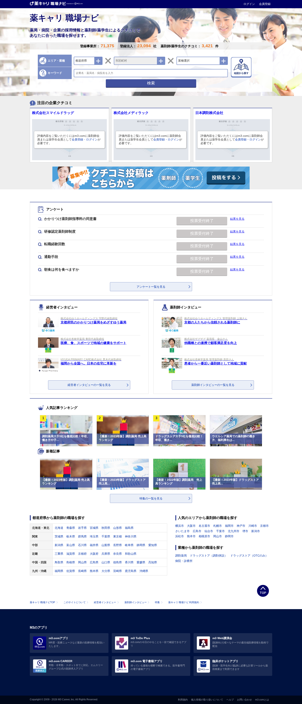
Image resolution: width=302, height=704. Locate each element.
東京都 (117, 536)
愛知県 (152, 545)
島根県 (70, 562)
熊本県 (94, 571)
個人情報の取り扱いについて (207, 699)
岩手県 (82, 527)
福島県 (129, 527)
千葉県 (105, 536)
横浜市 (179, 525)
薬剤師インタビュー (135, 602)
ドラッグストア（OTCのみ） (249, 555)
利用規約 (183, 699)
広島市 (197, 531)
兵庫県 (105, 553)
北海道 (59, 527)
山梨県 (105, 545)
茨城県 (59, 536)
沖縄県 (143, 571)
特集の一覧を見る (151, 498)
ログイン (249, 4)
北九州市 (233, 531)
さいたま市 (182, 531)
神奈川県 (130, 536)
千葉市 (220, 531)
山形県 (117, 527)
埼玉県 (94, 536)
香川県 (129, 562)
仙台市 (208, 531)
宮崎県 (117, 571)
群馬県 (82, 536)
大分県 (105, 571)
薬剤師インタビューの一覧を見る (212, 385)
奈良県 (117, 553)
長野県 (117, 545)
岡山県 (82, 562)
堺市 (245, 531)
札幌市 (217, 525)
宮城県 (94, 527)
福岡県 (59, 571)
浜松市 (179, 536)
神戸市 (241, 525)
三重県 (59, 553)
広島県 (94, 562)
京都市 (264, 525)
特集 (157, 602)
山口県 (105, 562)
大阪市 (191, 525)
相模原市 (204, 536)
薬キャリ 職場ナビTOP (42, 602)
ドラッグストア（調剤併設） (208, 555)
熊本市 (191, 536)
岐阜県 (129, 545)
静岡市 (229, 536)
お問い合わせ (244, 699)
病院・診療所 (183, 561)
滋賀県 (70, 553)
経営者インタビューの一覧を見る (89, 385)
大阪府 (94, 553)
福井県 (94, 545)
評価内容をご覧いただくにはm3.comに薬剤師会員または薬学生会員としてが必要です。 (68, 139)
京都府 (82, 553)
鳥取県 (59, 562)
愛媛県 (141, 562)
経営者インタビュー (105, 602)
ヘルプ (230, 699)
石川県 (82, 545)
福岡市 (229, 525)
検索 (151, 83)
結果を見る (237, 218)
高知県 (152, 562)
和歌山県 (130, 553)
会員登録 (265, 4)
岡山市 (217, 536)
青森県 (70, 527)
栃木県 (70, 536)
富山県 (70, 545)
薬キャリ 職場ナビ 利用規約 (183, 602)
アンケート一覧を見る (151, 286)
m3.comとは (262, 699)
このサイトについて (74, 602)
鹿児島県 (130, 571)
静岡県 (141, 545)
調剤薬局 (181, 555)
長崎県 (82, 571)
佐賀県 (70, 571)
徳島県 (117, 562)
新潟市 (255, 531)
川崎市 (252, 525)
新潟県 (59, 545)
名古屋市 (204, 525)
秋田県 (105, 527)
